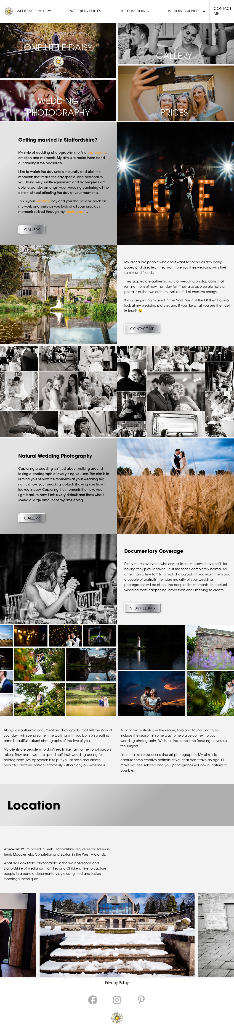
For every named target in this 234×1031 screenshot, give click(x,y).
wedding (43, 201)
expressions (97, 153)
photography (76, 212)
